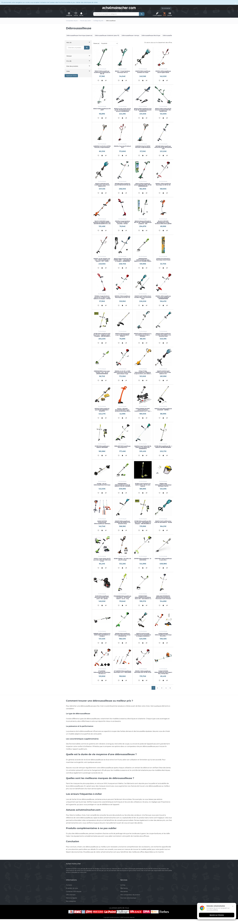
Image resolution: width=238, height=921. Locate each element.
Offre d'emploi (70, 895)
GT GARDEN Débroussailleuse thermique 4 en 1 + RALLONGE (122, 671)
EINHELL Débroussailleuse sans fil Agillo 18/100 (163, 71)
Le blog (122, 885)
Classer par (96, 43)
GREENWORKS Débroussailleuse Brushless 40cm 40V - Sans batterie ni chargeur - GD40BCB (143, 598)
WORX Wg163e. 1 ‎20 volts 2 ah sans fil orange (122, 559)
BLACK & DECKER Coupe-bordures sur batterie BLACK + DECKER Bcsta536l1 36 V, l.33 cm (102, 223)
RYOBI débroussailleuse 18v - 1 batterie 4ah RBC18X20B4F (163, 446)
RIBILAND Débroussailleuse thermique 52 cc (122, 446)
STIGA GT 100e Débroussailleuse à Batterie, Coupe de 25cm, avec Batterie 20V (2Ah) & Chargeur (142, 373)
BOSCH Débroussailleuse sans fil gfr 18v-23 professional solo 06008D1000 (143, 110)
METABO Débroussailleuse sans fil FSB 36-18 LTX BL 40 (122, 184)
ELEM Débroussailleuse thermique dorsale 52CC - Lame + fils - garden (102, 597)
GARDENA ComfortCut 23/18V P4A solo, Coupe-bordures (102, 146)
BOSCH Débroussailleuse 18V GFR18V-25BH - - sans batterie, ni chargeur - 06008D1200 (122, 260)
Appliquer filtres (71, 76)
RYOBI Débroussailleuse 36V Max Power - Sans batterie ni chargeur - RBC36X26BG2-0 (143, 522)
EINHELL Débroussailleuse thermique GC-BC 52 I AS (163, 184)
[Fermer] (232, 906)
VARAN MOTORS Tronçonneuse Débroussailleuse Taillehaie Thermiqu (102, 523)
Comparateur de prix (72, 20)
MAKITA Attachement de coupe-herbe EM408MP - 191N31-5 (122, 335)
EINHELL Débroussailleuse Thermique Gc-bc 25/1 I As (122, 296)
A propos (69, 885)
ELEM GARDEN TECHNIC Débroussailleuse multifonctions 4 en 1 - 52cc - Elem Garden (143, 410)
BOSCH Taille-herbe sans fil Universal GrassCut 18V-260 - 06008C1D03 (163, 110)
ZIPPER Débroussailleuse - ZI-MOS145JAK (142, 559)
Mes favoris (124, 888)
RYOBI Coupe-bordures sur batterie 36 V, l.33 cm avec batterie (143, 485)
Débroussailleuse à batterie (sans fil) (107, 35)
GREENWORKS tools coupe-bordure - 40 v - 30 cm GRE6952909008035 (102, 372)
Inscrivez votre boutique (128, 898)
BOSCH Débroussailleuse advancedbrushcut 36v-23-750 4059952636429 (142, 185)
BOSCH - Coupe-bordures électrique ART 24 (122, 71)
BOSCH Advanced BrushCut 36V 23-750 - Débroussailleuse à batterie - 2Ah (143, 222)
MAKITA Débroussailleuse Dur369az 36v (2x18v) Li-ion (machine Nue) (122, 522)
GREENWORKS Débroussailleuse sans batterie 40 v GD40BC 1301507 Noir (142, 260)
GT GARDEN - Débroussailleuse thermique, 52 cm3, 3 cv (102, 672)
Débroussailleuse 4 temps (130, 35)
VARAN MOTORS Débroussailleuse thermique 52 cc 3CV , (163, 635)
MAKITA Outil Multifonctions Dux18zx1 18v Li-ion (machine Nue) (142, 297)
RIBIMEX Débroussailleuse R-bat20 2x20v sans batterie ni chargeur (102, 635)
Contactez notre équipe (73, 891)
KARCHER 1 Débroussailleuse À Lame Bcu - (163, 559)
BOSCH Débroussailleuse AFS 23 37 (102, 109)
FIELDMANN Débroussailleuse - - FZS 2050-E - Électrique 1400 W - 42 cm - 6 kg (122, 597)
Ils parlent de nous (72, 888)
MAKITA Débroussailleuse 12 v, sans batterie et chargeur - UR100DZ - (143, 335)
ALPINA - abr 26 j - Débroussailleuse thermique (102, 484)
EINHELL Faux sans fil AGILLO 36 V (122, 146)
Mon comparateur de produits (130, 895)
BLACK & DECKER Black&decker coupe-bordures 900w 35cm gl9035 (163, 222)
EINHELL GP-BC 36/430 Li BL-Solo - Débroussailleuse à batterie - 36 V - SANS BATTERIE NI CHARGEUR (102, 260)
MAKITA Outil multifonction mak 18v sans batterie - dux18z (163, 521)
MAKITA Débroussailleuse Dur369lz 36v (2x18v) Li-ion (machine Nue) (163, 335)
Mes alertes (124, 891)
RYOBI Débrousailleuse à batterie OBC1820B (102, 446)
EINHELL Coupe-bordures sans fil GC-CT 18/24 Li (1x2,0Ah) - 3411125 (122, 222)
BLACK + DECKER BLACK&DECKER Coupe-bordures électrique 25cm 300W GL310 (122, 410)
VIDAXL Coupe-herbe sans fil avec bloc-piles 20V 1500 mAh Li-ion (102, 560)
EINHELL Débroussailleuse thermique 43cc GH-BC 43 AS (142, 671)
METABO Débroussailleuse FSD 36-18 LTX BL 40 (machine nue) (163, 147)
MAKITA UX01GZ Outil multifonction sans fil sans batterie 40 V (163, 372)
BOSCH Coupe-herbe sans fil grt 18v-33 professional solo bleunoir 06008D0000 (122, 110)
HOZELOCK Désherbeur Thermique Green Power (163, 259)
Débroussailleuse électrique (151, 35)
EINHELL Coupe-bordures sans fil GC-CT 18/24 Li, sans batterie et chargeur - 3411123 (102, 297)
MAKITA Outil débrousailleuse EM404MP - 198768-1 (163, 409)
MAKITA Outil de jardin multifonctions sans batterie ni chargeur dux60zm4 (143, 635)
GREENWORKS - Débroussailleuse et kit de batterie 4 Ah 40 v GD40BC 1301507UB (122, 485)
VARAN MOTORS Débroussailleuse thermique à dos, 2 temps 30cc (163, 672)
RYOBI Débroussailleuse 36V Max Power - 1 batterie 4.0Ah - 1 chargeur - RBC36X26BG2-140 (102, 335)
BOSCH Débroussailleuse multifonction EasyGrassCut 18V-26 (102, 72)
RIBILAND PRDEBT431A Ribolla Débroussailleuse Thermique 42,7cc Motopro (163, 597)
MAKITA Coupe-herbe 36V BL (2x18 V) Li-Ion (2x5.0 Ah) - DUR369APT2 (142, 447)
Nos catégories (71, 901)
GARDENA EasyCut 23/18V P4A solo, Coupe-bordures (142, 146)
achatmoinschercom (119, 7)
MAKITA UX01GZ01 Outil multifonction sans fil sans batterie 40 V (102, 185)
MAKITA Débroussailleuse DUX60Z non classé (142, 71)
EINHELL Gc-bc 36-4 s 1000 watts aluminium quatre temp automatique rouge (122, 372)
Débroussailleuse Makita (171, 35)
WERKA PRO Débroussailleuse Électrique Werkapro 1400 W (163, 485)
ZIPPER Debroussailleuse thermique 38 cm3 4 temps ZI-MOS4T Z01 (122, 635)
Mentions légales (71, 898)
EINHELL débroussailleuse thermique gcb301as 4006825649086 (163, 297)
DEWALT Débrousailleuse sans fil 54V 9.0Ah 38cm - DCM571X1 (102, 410)
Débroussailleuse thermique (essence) (79, 35)
